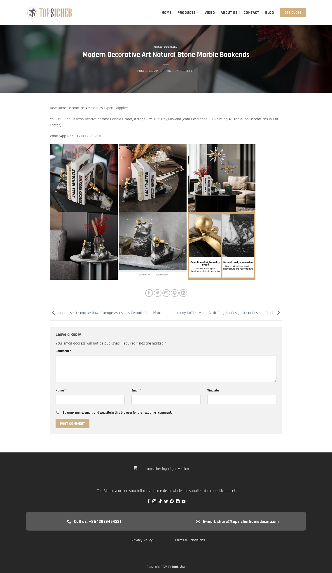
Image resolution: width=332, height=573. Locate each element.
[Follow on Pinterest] (172, 501)
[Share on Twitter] (158, 293)
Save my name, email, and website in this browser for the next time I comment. (117, 412)
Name (61, 390)
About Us (229, 12)
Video (210, 12)
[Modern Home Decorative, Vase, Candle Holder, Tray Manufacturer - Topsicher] (50, 12)
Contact (251, 12)
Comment (63, 351)
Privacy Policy (142, 540)
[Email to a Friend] (166, 293)
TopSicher (187, 71)
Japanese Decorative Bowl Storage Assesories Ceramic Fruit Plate (109, 313)
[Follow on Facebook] (148, 501)
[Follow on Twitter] (166, 501)
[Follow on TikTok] (160, 501)
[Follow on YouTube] (183, 501)
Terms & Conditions (190, 540)
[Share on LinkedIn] (183, 293)
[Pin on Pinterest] (175, 293)
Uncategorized (166, 47)
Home (166, 12)
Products (187, 12)
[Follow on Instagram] (154, 501)
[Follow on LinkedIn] (178, 501)
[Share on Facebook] (149, 293)
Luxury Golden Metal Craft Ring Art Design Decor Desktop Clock (225, 313)
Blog (269, 12)
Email (136, 390)
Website (213, 390)
